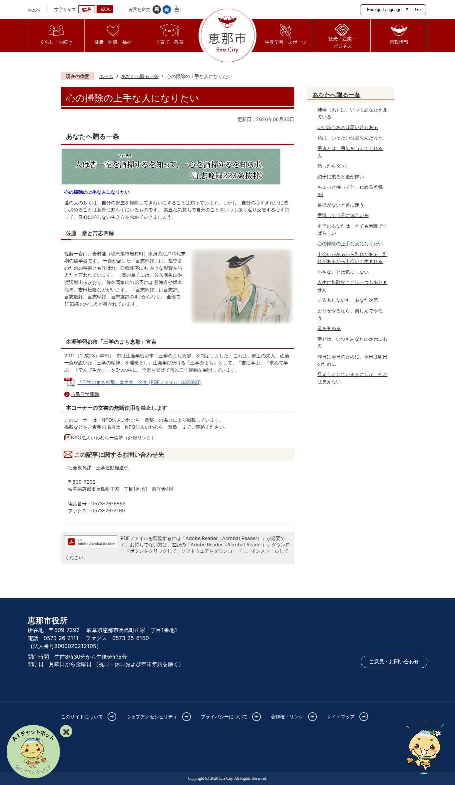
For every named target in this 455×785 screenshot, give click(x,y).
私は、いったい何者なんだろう (350, 137)
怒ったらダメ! (332, 166)
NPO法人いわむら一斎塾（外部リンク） (113, 437)
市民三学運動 (85, 394)
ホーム (106, 76)
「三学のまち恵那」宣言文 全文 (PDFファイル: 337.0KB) (139, 382)
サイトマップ (341, 716)
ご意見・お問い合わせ (394, 662)
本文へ (34, 9)
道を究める (329, 328)
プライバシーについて (224, 716)
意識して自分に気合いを (343, 215)
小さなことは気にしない (343, 272)
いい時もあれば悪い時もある (347, 127)
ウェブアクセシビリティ (152, 716)
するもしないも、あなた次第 (347, 300)
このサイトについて (82, 716)
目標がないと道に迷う (340, 205)
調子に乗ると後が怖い (340, 176)
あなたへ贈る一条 (140, 76)
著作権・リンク (287, 716)
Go (418, 9)
